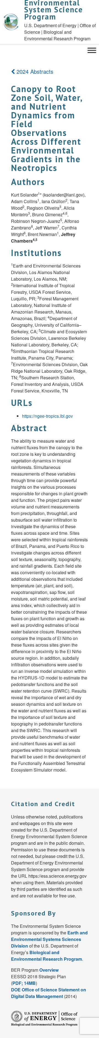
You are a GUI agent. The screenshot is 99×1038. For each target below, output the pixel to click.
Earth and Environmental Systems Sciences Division (49, 939)
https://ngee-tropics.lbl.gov (47, 416)
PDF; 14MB (24, 983)
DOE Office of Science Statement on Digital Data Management (48, 992)
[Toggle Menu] (91, 49)
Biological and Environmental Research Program (46, 955)
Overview (49, 970)
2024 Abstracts (34, 71)
